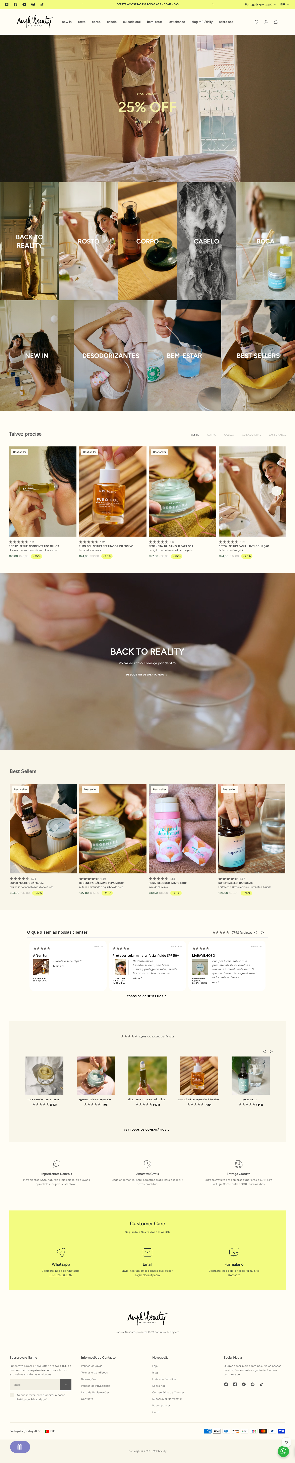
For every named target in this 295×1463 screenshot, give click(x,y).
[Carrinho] (276, 21)
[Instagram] (6, 4)
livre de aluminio (158, 886)
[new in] (37, 355)
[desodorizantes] (111, 355)
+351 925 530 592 (60, 1275)
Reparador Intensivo (90, 550)
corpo (211, 434)
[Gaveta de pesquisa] (256, 21)
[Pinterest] (33, 4)
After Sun (40, 955)
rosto (194, 434)
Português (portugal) (23, 1431)
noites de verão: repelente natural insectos (199, 980)
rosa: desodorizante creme (43, 1099)
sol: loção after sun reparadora (40, 979)
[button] (265, 1051)
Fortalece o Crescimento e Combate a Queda (244, 886)
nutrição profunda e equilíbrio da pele (170, 550)
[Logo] (35, 22)
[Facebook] (15, 4)
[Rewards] (20, 1447)
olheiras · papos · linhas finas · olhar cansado (34, 550)
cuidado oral (251, 434)
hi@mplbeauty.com (147, 1275)
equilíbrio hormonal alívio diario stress (31, 886)
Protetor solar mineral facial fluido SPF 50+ (146, 955)
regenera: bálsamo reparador (171, 543)
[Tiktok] (42, 4)
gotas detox (250, 1099)
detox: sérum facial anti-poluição (244, 543)
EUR (52, 1431)
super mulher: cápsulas (27, 880)
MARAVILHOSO (203, 955)
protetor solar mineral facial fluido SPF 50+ (119, 980)
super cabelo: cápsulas (235, 880)
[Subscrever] (65, 1384)
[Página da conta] (266, 21)
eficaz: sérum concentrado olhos (34, 543)
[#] (147, 108)
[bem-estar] (184, 355)
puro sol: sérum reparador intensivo (106, 543)
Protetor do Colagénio (231, 550)
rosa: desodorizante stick (168, 880)
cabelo (229, 434)
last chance (277, 434)
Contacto (234, 1275)
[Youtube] (24, 4)
